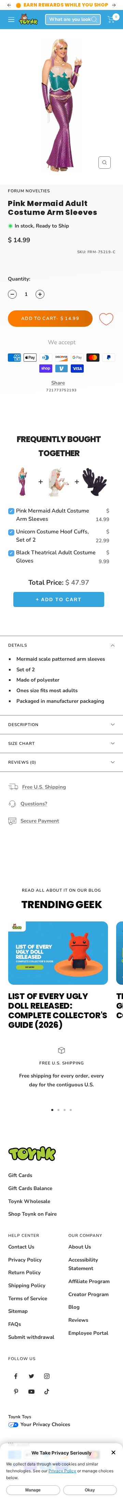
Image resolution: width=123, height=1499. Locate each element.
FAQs (14, 1324)
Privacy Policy (25, 1259)
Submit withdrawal (31, 1337)
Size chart (21, 743)
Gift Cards (20, 1175)
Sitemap (18, 1311)
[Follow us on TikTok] (46, 1391)
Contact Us (21, 1246)
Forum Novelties (29, 191)
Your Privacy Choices (44, 1424)
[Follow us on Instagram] (46, 1376)
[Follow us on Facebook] (16, 1376)
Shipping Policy (26, 1285)
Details (17, 645)
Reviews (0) (22, 762)
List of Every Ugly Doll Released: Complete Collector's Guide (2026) (57, 1011)
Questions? (33, 803)
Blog (74, 1307)
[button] (111, 19)
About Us (79, 1246)
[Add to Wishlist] (107, 320)
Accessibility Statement (83, 1264)
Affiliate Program (89, 1281)
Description (23, 724)
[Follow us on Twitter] (31, 1376)
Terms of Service (27, 1298)
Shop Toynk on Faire (32, 1214)
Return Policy (24, 1272)
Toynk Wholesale (29, 1201)
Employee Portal (88, 1333)
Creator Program (88, 1294)
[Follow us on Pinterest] (16, 1391)
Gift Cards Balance (30, 1188)
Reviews (78, 1320)
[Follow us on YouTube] (31, 1391)
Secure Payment (39, 820)
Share (58, 382)
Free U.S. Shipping (44, 787)
